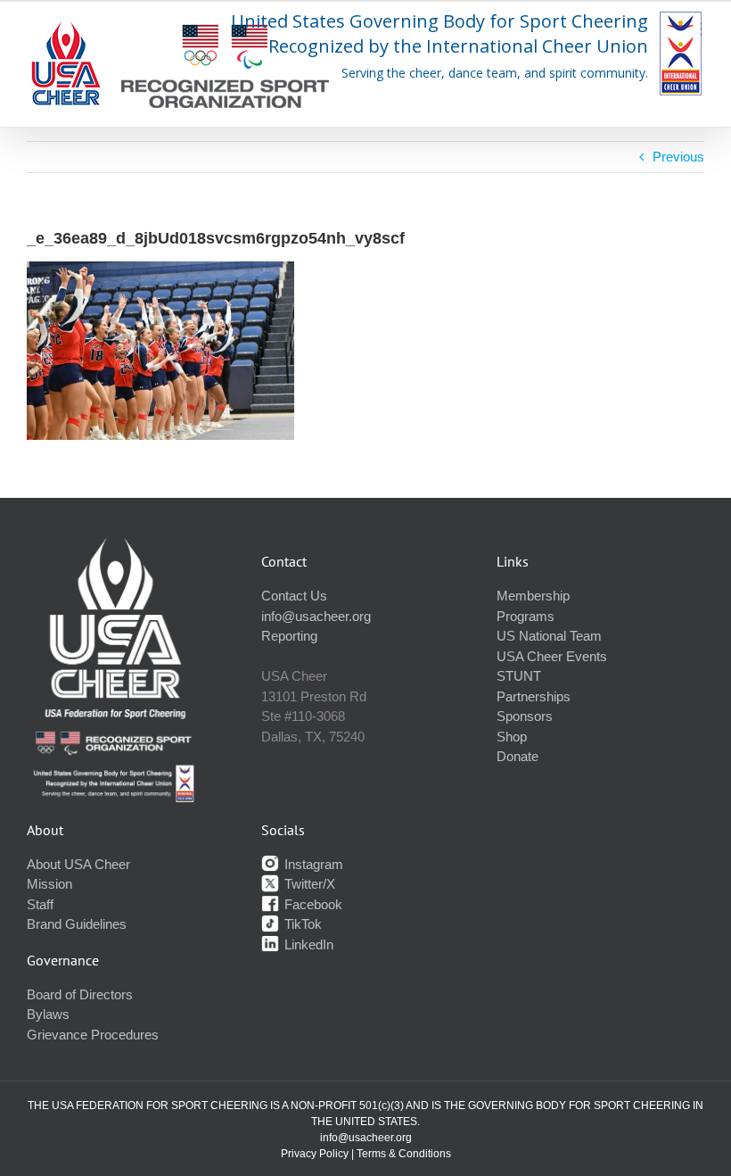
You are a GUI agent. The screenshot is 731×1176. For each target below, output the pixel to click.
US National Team (549, 635)
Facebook (311, 904)
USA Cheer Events (552, 656)
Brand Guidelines (77, 924)
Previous (678, 156)
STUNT (519, 675)
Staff (40, 904)
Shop (512, 736)
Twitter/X (308, 883)
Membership (533, 595)
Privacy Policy (315, 1153)
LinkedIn (307, 944)
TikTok (301, 924)
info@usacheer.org (316, 616)
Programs (525, 616)
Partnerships (534, 696)
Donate (517, 756)
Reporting (289, 635)
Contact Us (294, 595)
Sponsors (525, 716)
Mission (49, 883)
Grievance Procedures (93, 1034)
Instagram (312, 864)
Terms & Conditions (404, 1153)
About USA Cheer (78, 864)
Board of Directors (80, 994)
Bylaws (48, 1014)
